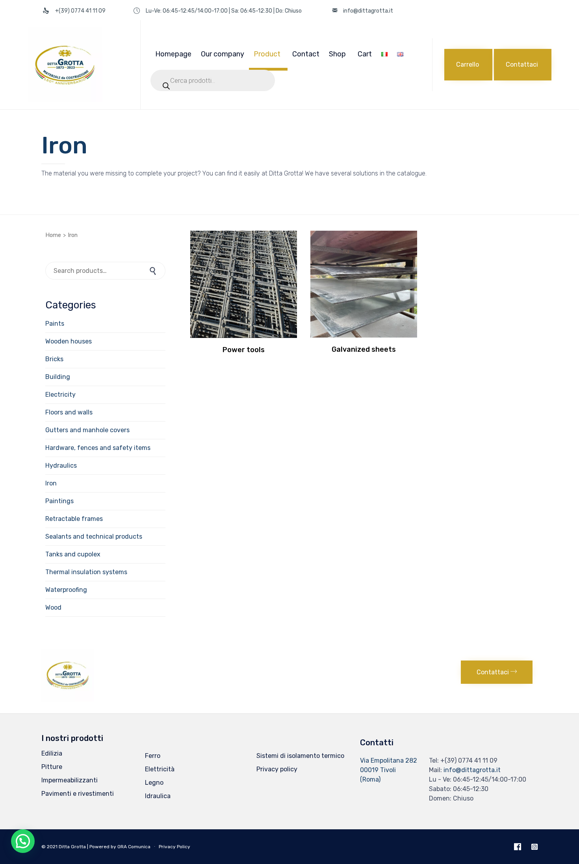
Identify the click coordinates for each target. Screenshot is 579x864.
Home (53, 235)
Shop (337, 54)
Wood (53, 607)
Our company (222, 54)
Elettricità (159, 769)
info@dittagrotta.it (472, 770)
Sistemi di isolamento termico (300, 755)
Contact (305, 54)
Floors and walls (69, 412)
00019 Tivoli (378, 770)
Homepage (173, 54)
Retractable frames (74, 519)
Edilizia (51, 753)
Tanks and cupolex (72, 554)
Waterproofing (66, 589)
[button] (468, 64)
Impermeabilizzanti (69, 780)
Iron (51, 483)
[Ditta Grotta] (78, 65)
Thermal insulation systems (86, 572)
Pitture (51, 767)
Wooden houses (68, 341)
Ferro (152, 755)
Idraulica (158, 796)
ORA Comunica (133, 846)
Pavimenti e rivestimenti (77, 793)
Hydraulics (61, 465)
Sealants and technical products (93, 536)
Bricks (54, 359)
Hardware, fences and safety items (97, 448)
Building (57, 377)
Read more (244, 336)
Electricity (60, 394)
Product (267, 54)
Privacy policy (276, 769)
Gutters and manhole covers (87, 430)
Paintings (59, 501)
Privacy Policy (174, 846)
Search (153, 271)
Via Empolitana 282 (388, 760)
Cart (365, 54)
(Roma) (370, 779)
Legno (154, 782)
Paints (54, 323)
